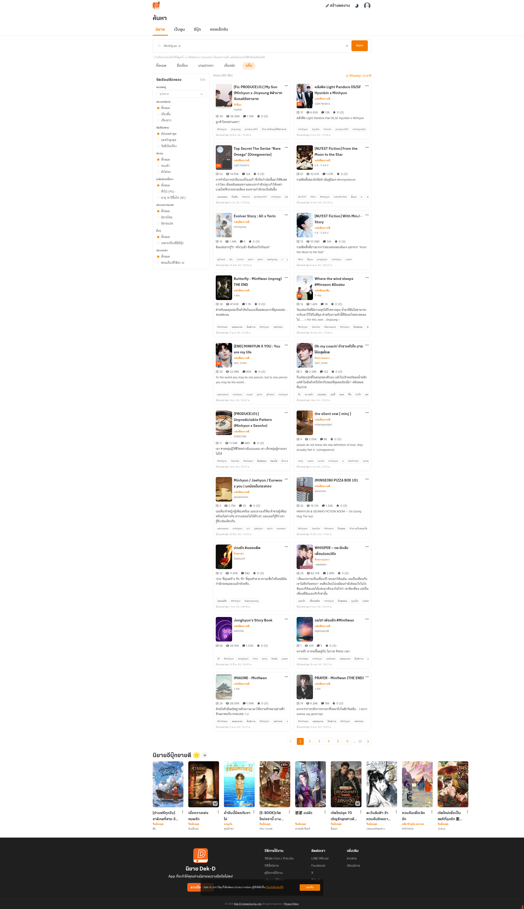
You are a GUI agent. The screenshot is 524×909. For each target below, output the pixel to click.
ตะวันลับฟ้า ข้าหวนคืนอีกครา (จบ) (377, 816)
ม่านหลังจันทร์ (302, 828)
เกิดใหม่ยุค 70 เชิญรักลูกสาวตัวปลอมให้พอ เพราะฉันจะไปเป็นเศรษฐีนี (343, 816)
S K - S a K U (322, 165)
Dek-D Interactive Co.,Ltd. (248, 904)
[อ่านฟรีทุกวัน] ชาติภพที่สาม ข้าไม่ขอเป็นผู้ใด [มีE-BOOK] (165, 816)
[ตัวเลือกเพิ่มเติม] (286, 86)
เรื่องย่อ (229, 66)
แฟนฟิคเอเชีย (322, 290)
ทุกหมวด (164, 93)
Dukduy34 (239, 558)
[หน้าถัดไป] (367, 741)
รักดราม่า (239, 553)
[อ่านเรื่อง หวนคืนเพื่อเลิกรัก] (417, 784)
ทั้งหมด (161, 66)
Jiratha (441, 828)
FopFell (238, 109)
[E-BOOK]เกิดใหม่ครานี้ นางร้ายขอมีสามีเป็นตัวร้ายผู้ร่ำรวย (272, 816)
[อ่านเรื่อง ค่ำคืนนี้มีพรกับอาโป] (239, 784)
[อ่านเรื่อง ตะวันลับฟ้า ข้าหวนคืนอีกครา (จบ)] (381, 784)
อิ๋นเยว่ (334, 828)
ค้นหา (359, 45)
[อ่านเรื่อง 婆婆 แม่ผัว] (310, 784)
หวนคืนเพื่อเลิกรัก (413, 816)
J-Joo (237, 295)
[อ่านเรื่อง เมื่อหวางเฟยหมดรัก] (203, 784)
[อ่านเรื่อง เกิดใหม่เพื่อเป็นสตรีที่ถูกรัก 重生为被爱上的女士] (453, 784)
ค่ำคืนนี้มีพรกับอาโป (237, 816)
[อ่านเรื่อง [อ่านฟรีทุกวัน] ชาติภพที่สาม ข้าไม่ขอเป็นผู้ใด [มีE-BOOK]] (168, 784)
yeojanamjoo (241, 497)
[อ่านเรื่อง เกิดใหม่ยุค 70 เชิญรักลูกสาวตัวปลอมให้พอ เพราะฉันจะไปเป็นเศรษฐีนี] (346, 784)
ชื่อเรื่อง (182, 66)
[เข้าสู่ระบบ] (367, 6)
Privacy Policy (291, 904)
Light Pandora (322, 103)
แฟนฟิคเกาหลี (322, 98)
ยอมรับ (310, 887)
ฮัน (154, 828)
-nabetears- (321, 564)
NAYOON (239, 631)
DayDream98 (322, 631)
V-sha (318, 295)
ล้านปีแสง (193, 828)
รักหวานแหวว (322, 358)
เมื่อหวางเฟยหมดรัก (198, 816)
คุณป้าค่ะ (229, 828)
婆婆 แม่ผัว (303, 813)
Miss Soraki (266, 828)
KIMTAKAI (408, 828)
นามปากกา (205, 66)
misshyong (240, 226)
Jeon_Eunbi (240, 363)
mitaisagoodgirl (323, 424)
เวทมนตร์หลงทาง (375, 828)
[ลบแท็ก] (179, 45)
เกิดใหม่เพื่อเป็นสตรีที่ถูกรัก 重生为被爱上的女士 (451, 816)
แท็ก (249, 66)
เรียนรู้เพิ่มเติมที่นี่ (274, 887)
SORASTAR (240, 436)
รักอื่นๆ (237, 104)
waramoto (320, 491)
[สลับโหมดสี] (356, 6)
